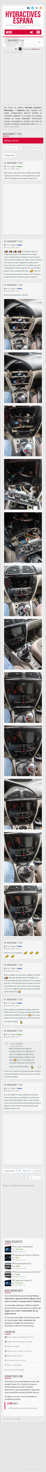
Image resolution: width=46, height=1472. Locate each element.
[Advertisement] (23, 80)
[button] (31, 32)
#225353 (9, 166)
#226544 (9, 1034)
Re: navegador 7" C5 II (13, 163)
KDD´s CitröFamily (13, 1365)
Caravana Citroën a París (16, 1360)
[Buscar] (19, 148)
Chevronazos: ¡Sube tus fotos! (19, 1351)
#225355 (9, 245)
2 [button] (38, 1178)
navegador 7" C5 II (12, 134)
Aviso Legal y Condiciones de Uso (20, 1337)
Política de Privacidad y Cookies (19, 1341)
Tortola (19, 245)
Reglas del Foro (12, 140)
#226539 (9, 289)
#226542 (9, 1003)
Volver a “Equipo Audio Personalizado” (19, 1185)
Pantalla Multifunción (22, 1263)
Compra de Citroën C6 (23, 1280)
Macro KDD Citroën (14, 1356)
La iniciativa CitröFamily (14, 1369)
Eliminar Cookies (12, 1346)
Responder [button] (10, 155)
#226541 (9, 968)
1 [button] (34, 1178)
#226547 (9, 1088)
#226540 (9, 946)
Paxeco (19, 166)
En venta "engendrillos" (23, 1246)
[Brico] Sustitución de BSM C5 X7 (27, 1272)
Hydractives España (23, 18)
